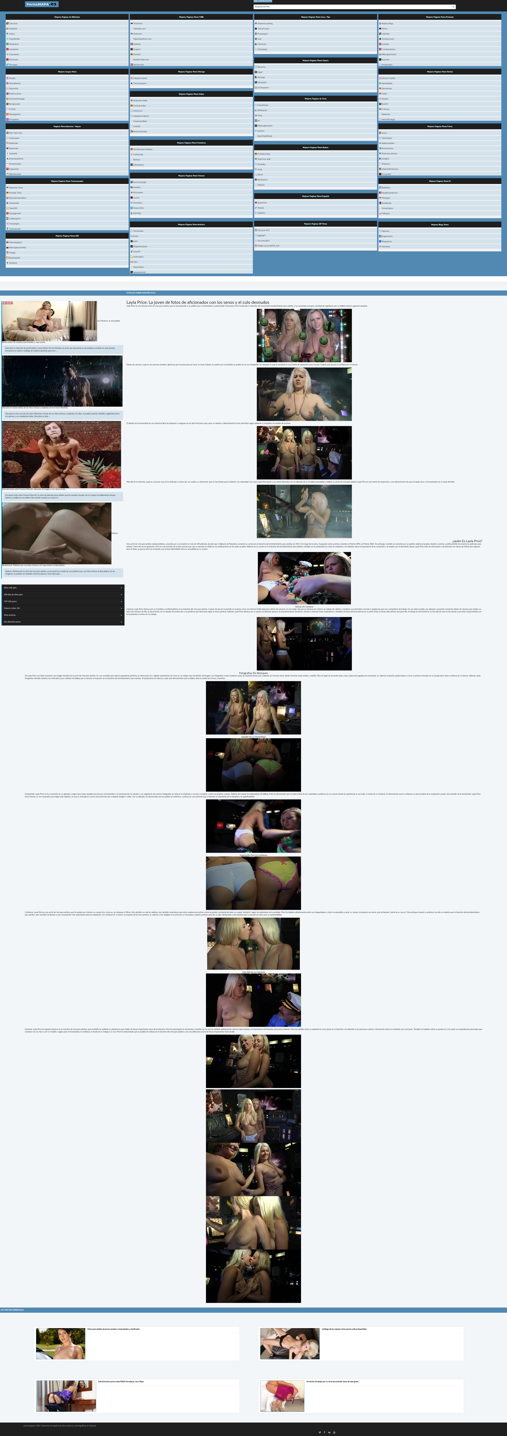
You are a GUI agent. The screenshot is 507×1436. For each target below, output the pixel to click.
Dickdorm (13, 263)
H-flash (12, 109)
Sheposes (386, 163)
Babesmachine (388, 143)
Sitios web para (10, 588)
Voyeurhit (13, 153)
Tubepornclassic (140, 78)
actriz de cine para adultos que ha (161, 306)
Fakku (384, 93)
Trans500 (13, 208)
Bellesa (136, 159)
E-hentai (385, 109)
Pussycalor (386, 174)
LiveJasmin (13, 49)
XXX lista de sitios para (13, 595)
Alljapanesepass (140, 246)
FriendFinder (262, 105)
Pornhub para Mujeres (142, 149)
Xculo (384, 132)
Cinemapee (262, 49)
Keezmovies (138, 64)
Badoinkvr (386, 187)
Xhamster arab (264, 159)
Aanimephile (387, 83)
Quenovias (13, 148)
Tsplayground (15, 213)
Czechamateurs (388, 49)
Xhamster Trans (16, 187)
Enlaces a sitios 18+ (12, 608)
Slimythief (262, 82)
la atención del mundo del (258, 306)
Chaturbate (14, 54)
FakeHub (385, 33)
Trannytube (14, 203)
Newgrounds (14, 104)
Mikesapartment (389, 54)
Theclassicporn (139, 83)
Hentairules (387, 88)
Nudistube (13, 143)
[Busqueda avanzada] (453, 6)
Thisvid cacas (263, 28)
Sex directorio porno (12, 622)
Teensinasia (387, 138)
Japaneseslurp (139, 272)
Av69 (135, 241)
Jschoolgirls (138, 256)
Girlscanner (138, 192)
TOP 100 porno (10, 601)
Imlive (12, 33)
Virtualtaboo (387, 208)
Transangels (14, 223)
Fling (259, 115)
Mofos (385, 28)
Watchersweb (15, 174)
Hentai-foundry (388, 78)
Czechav (385, 44)
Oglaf (260, 72)
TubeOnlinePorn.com (142, 39)
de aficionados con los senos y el (211, 302)
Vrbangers (386, 198)
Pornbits (137, 187)
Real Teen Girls (15, 132)
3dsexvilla (13, 88)
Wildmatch (262, 110)
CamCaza (13, 23)
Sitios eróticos (10, 615)
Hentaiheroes (15, 83)
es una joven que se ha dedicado (164, 482)
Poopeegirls (262, 33)
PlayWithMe (14, 39)
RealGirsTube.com (141, 59)
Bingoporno (387, 241)
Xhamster (137, 33)
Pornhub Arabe (263, 154)
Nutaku (12, 78)
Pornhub (136, 54)
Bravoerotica (387, 148)
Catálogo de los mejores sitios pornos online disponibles (344, 1329)
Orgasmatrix (387, 236)
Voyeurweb (14, 169)
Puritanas (386, 246)
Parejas (260, 207)
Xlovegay (13, 64)
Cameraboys (138, 164)
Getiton (260, 131)
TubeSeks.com (139, 28)
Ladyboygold (14, 218)
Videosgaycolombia (17, 247)
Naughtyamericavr (390, 192)
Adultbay (137, 213)
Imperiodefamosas (390, 169)
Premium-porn (388, 39)
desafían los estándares (50, 678)
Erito (135, 261)
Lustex (136, 197)
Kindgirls (385, 158)
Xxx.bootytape (139, 182)
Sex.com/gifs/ (263, 240)
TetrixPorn (137, 23)
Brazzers (385, 59)
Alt (258, 120)
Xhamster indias (140, 100)
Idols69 (136, 251)
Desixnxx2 (137, 110)
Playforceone (15, 93)
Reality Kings (387, 23)
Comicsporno (263, 87)
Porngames (14, 119)
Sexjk (259, 169)
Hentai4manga (388, 119)
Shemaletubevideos (17, 198)
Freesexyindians (140, 121)
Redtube (137, 44)
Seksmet (385, 231)
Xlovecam (13, 59)
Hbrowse (261, 67)
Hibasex (260, 184)
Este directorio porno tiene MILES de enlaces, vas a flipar (121, 1382)
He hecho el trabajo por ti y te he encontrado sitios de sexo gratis (332, 1382)
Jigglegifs (261, 235)
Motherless (262, 179)
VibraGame (13, 44)
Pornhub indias (139, 105)
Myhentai (386, 114)
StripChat (13, 28)
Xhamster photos (389, 153)
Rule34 (385, 104)
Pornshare (137, 202)
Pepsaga (261, 77)
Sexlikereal (386, 203)
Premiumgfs (387, 64)
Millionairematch (264, 125)
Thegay (12, 252)
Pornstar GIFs (263, 230)
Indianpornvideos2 (141, 116)
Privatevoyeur (15, 163)
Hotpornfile (138, 208)
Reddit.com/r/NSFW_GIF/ (268, 245)
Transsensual (14, 228)
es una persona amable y (157, 365)
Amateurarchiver (16, 158)
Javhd (135, 236)
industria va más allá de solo (433, 612)
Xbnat (260, 174)
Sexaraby (261, 164)
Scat (259, 39)
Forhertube (138, 154)
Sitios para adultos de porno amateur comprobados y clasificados (113, 1329)
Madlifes (261, 213)
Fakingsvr (386, 213)
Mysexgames (14, 114)
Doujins (385, 98)
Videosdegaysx (15, 242)
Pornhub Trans (15, 192)
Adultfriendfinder (264, 136)
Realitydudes (14, 257)
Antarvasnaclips (140, 131)
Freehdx (136, 126)
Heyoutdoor (138, 267)
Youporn (136, 49)
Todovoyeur (14, 138)
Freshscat (261, 44)
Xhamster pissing (265, 23)
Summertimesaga (16, 98)
